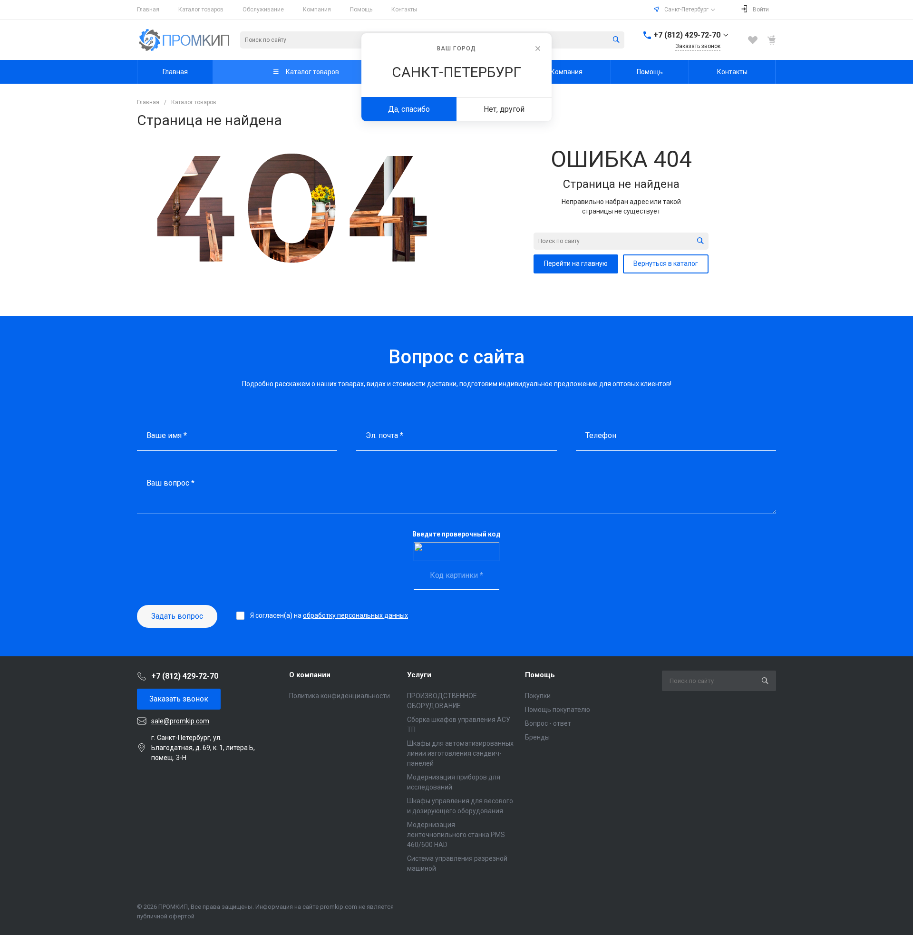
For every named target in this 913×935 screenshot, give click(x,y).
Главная (148, 9)
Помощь (361, 9)
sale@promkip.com (180, 721)
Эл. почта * (384, 435)
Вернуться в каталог (665, 263)
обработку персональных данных (355, 615)
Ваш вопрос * (170, 482)
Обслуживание (263, 9)
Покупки (538, 696)
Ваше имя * (166, 435)
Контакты (404, 9)
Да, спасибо (409, 109)
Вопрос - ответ (548, 723)
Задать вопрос (177, 616)
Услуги (419, 675)
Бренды (537, 737)
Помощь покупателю (557, 709)
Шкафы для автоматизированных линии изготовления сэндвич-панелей (460, 753)
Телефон (600, 435)
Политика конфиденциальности (339, 696)
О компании (309, 675)
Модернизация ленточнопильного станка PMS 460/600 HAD (456, 834)
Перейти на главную (576, 263)
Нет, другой (504, 109)
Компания (317, 9)
